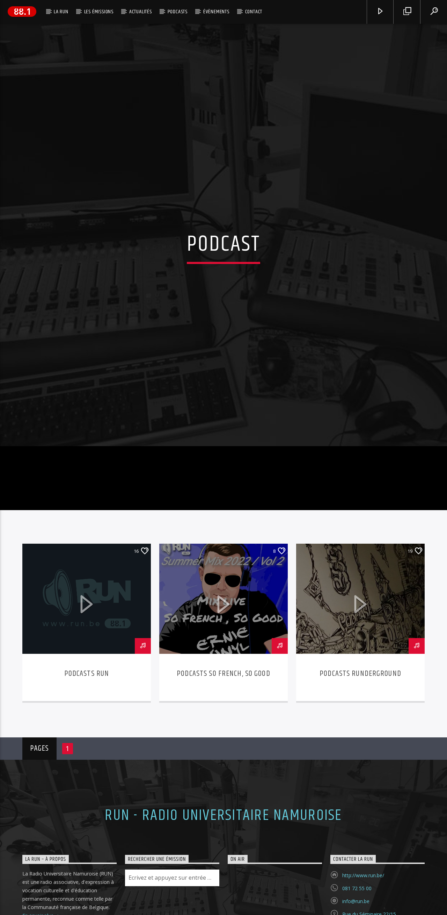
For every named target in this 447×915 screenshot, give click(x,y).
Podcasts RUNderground (360, 713)
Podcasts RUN (86, 713)
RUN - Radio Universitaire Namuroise (223, 855)
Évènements (216, 11)
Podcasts (178, 11)
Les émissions (98, 11)
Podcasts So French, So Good (223, 713)
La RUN (61, 11)
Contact (254, 11)
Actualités (140, 11)
